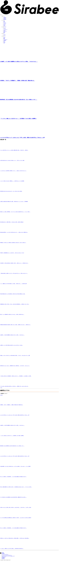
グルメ (4, 34)
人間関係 (5, 40)
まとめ (4, 24)
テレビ (4, 28)
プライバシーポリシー (5, 554)
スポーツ (5, 23)
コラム (4, 30)
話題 (4, 37)
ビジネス (5, 22)
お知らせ (5, 18)
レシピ (4, 35)
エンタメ (5, 27)
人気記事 (5, 17)
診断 (4, 42)
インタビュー (5, 29)
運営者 (3, 552)
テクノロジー (5, 39)
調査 (4, 38)
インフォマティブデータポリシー (7, 555)
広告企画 (5, 19)
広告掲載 (3, 557)
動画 (4, 32)
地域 (4, 25)
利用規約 (3, 553)
